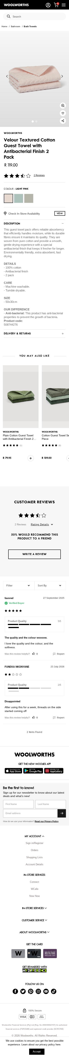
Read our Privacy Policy (46, 821)
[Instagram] (38, 991)
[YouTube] (46, 991)
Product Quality (17, 621)
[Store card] (18, 953)
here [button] (58, 1044)
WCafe (34, 889)
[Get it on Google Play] (33, 771)
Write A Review (34, 554)
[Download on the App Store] (14, 771)
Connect (34, 881)
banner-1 (36, 121)
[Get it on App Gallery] (54, 771)
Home (4, 26)
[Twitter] (23, 991)
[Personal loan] (50, 953)
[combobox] (38, 17)
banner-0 (33, 121)
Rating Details (40, 524)
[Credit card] (34, 953)
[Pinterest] (30, 991)
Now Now (34, 896)
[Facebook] (15, 991)
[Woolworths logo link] (16, 5)
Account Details (34, 864)
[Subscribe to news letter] (62, 813)
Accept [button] (37, 1051)
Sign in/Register (34, 843)
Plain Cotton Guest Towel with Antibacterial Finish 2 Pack (18, 439)
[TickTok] (53, 991)
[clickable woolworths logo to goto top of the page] (34, 754)
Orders (34, 850)
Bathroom (15, 26)
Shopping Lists (34, 857)
